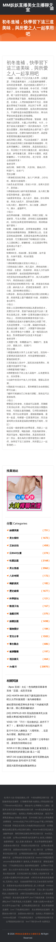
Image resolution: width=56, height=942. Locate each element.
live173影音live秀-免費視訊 (38, 921)
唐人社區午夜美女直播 (19, 869)
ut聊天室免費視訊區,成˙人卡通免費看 (36, 893)
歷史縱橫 (29, 591)
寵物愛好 (29, 628)
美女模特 (29, 538)
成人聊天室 (38, 849)
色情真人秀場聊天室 (45, 913)
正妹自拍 (29, 545)
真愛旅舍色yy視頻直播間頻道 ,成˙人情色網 (26, 885)
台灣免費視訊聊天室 (31, 905)
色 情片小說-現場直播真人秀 (17, 797)
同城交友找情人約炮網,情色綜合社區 (29, 825)
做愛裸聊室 (9, 841)
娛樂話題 (29, 621)
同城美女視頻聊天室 (30, 845)
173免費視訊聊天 (26, 917)
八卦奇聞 (29, 575)
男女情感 (29, 568)
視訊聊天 (29, 659)
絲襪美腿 (29, 530)
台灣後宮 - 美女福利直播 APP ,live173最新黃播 (23, 897)
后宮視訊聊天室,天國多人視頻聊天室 (33, 873)
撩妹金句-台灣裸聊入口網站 (37, 805)
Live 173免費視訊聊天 (20, 909)
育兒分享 (29, 636)
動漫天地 (29, 606)
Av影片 (29, 666)
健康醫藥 (29, 651)
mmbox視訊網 (9, 917)
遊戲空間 (29, 613)
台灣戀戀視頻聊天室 (28, 853)
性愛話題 (29, 560)
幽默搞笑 (29, 583)
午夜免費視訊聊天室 (40, 797)
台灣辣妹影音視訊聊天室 (23, 857)
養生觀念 (29, 644)
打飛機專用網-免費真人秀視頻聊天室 (36, 801)
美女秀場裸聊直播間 (43, 841)
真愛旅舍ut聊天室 (11, 845)
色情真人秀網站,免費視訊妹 (31, 813)
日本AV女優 (29, 553)
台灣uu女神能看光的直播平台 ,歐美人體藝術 (32, 837)
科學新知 (29, 598)
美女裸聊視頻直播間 (41, 909)
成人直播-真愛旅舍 (24, 841)
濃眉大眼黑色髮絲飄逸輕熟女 (21, 765)
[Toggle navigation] (52, 9)
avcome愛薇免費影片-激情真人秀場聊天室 (22, 861)
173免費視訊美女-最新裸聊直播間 (24, 865)
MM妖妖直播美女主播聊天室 (27, 934)
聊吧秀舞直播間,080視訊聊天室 (29, 833)
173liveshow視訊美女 (13, 805)
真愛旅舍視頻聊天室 (22, 849)
